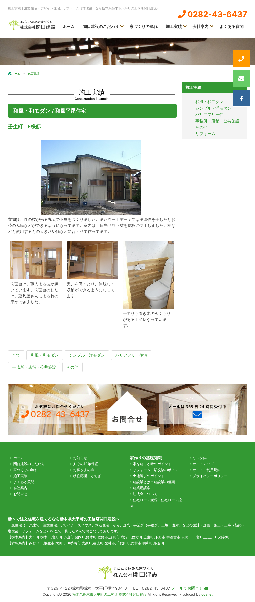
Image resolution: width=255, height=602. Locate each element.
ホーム (69, 26)
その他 (201, 127)
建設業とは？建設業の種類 (154, 482)
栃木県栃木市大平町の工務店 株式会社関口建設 (109, 594)
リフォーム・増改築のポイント (157, 470)
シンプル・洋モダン (213, 108)
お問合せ (20, 494)
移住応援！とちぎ (87, 476)
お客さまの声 (83, 470)
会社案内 (201, 26)
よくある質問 (232, 26)
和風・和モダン (209, 101)
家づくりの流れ (144, 26)
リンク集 (200, 458)
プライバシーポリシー (210, 476)
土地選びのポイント (148, 476)
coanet (207, 594)
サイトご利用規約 (207, 470)
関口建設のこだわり (101, 26)
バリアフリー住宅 (211, 114)
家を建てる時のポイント (152, 464)
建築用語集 (141, 488)
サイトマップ (203, 464)
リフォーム (205, 133)
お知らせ (80, 458)
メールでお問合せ (187, 588)
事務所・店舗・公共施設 (217, 120)
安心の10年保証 (85, 464)
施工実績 (174, 26)
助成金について (145, 494)
